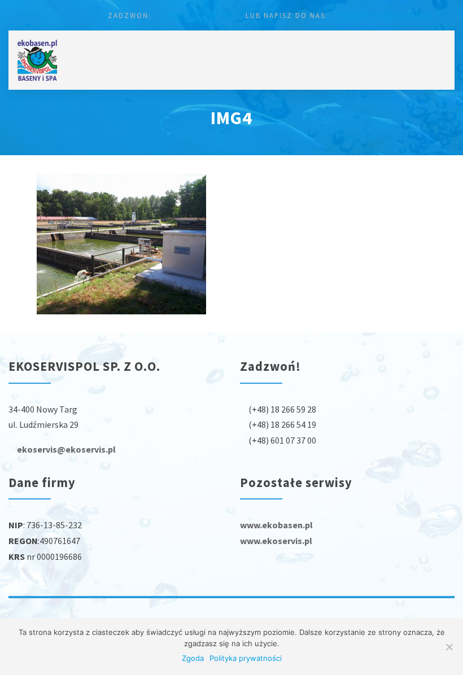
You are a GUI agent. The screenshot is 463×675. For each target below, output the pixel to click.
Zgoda (193, 658)
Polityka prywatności (245, 658)
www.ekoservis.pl (276, 540)
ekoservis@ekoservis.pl (391, 15)
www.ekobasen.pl (276, 525)
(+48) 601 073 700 (197, 15)
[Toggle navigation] (441, 49)
